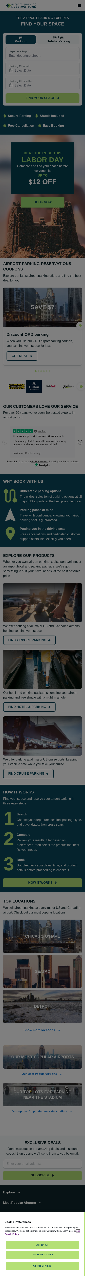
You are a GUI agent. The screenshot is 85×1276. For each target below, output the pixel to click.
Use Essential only (42, 1254)
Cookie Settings (42, 1266)
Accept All (42, 1245)
